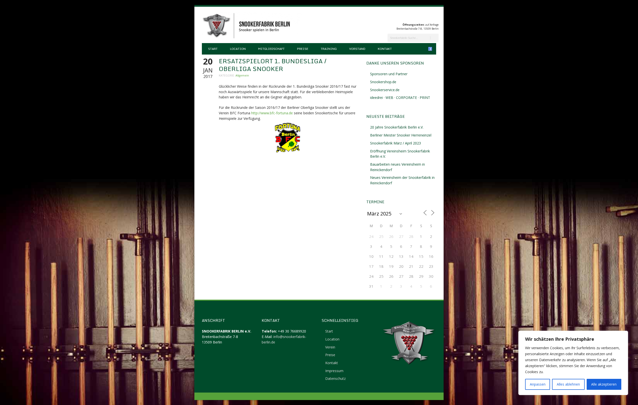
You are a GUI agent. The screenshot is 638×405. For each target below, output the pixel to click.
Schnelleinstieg (339, 320)
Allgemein (242, 75)
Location (238, 48)
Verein (330, 347)
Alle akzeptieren (604, 384)
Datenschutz (335, 378)
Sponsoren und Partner (388, 73)
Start (213, 48)
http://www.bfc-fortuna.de (272, 113)
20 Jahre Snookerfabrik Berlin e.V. (396, 127)
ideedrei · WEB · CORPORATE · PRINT (400, 97)
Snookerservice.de (384, 89)
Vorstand (357, 48)
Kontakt (385, 48)
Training (329, 48)
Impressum (334, 370)
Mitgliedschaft (271, 48)
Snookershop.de (383, 81)
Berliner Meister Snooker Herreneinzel (400, 135)
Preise (302, 48)
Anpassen (538, 384)
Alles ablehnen (568, 384)
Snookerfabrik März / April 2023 (395, 143)
